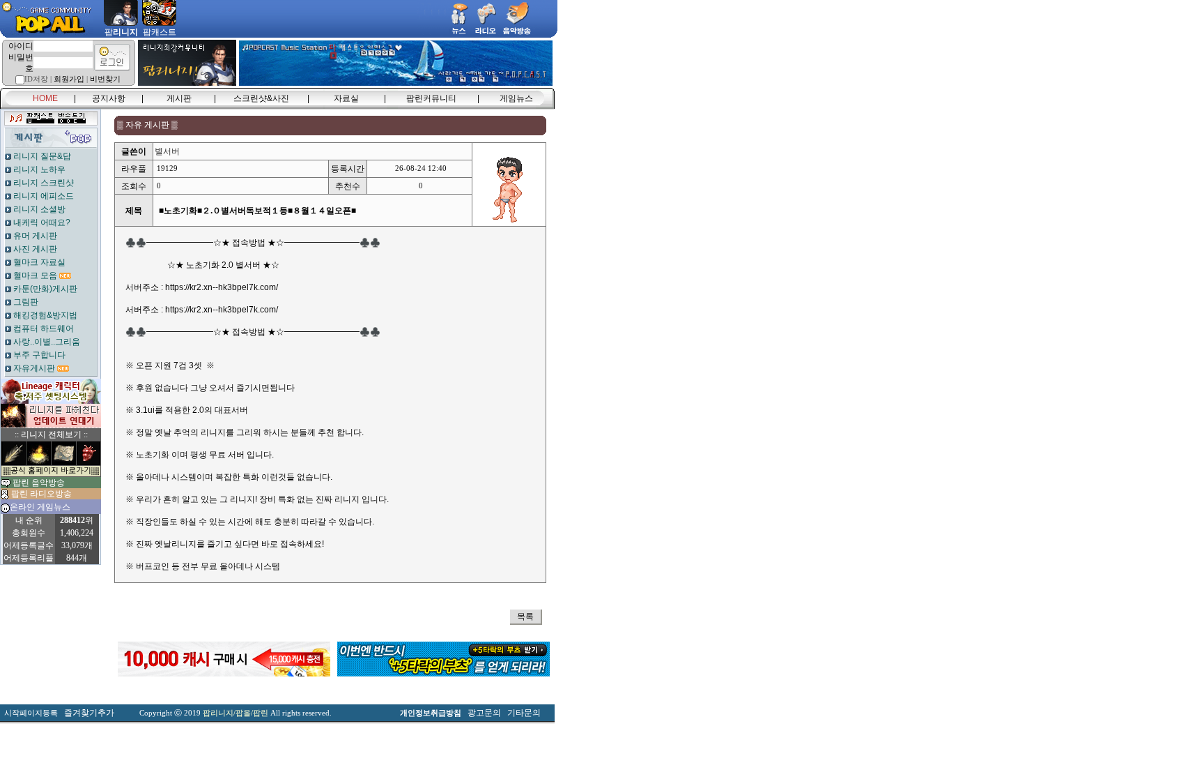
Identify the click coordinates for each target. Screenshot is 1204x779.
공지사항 (108, 98)
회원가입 (69, 79)
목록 (525, 616)
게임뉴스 (516, 98)
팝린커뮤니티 (431, 98)
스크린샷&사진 (261, 98)
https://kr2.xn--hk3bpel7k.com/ (221, 287)
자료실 (346, 98)
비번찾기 (105, 79)
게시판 (179, 98)
